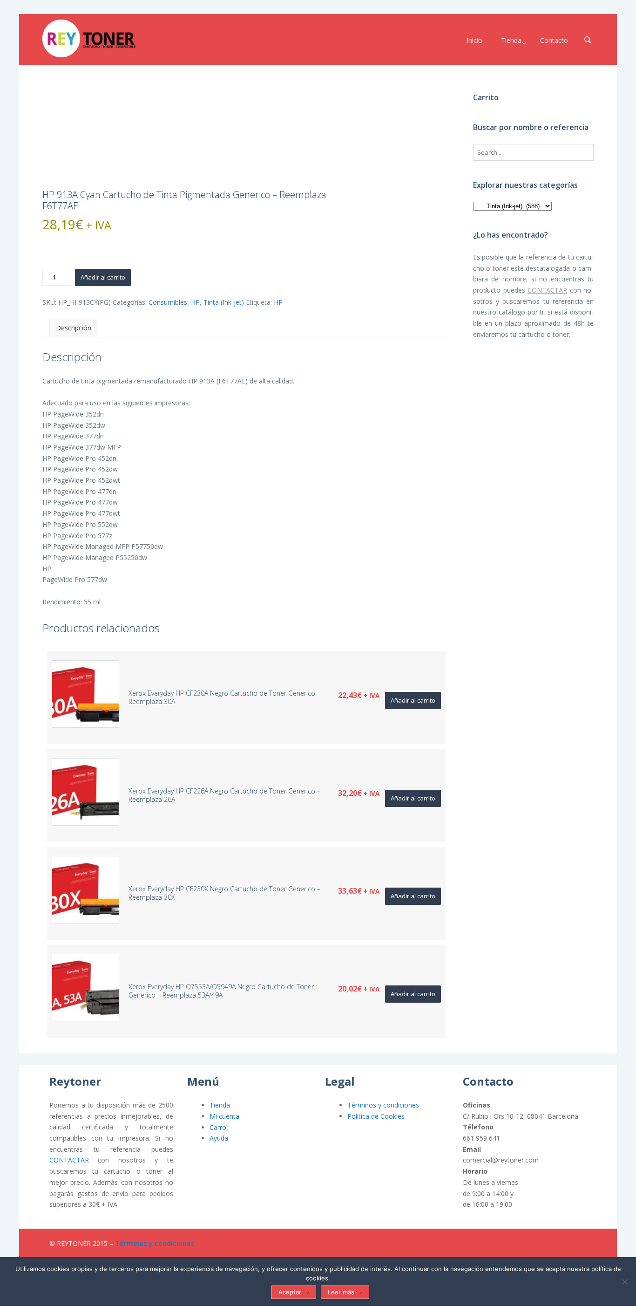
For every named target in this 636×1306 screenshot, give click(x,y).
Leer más (341, 1292)
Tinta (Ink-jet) (223, 302)
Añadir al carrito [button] (413, 700)
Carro (218, 1127)
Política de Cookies (376, 1116)
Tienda (220, 1105)
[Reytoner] (88, 38)
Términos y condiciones (383, 1105)
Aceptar (289, 1292)
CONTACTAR (547, 290)
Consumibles (168, 302)
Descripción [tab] (73, 327)
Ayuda (219, 1138)
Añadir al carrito (103, 277)
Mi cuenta (224, 1116)
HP (195, 302)
